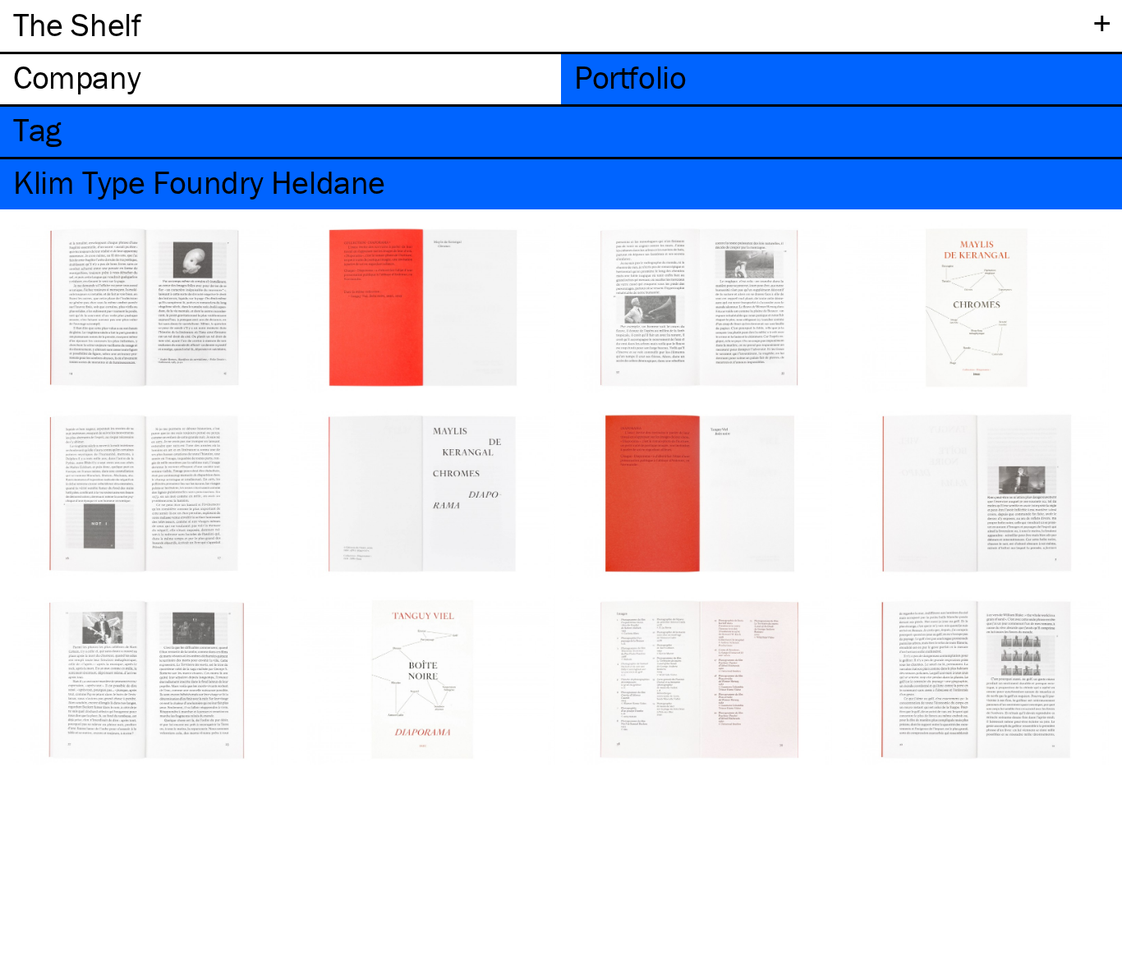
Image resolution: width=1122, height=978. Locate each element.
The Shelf (76, 24)
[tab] (280, 79)
